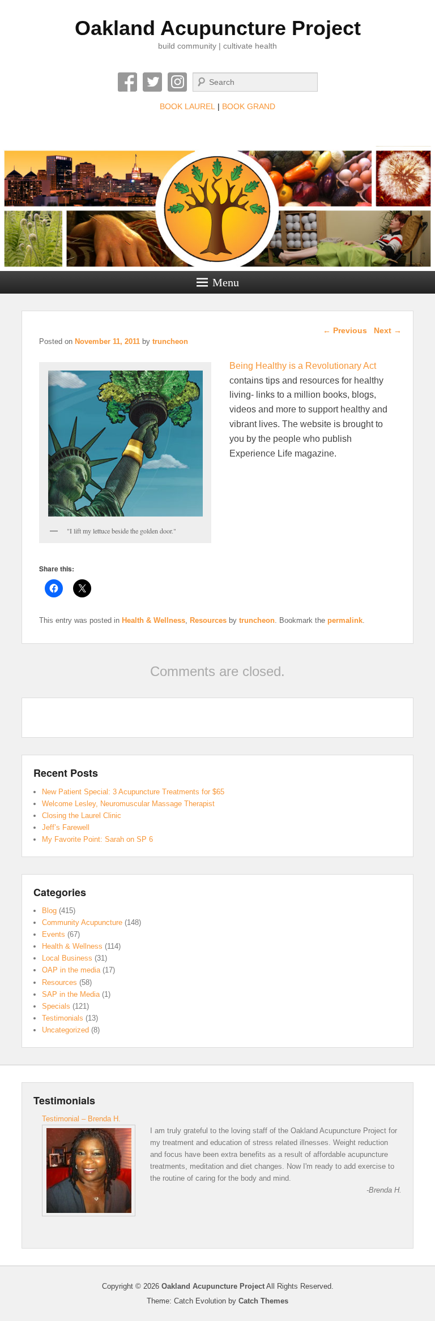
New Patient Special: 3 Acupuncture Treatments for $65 (133, 792)
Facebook (127, 82)
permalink (344, 620)
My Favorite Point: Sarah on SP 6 (97, 839)
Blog (49, 910)
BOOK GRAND (248, 106)
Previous (345, 330)
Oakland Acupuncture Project (218, 28)
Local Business (67, 958)
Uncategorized (65, 1030)
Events (53, 934)
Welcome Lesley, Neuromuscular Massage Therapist (128, 803)
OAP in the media (71, 970)
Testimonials (62, 1018)
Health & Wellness (153, 620)
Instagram (177, 82)
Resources (208, 620)
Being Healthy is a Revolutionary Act (302, 366)
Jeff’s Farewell (65, 827)
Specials (56, 1006)
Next (388, 330)
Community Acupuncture (82, 922)
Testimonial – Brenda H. (81, 1119)
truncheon (170, 341)
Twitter (152, 82)
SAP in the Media (71, 994)
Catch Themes (263, 1301)
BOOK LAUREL (187, 106)
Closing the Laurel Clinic (81, 815)
